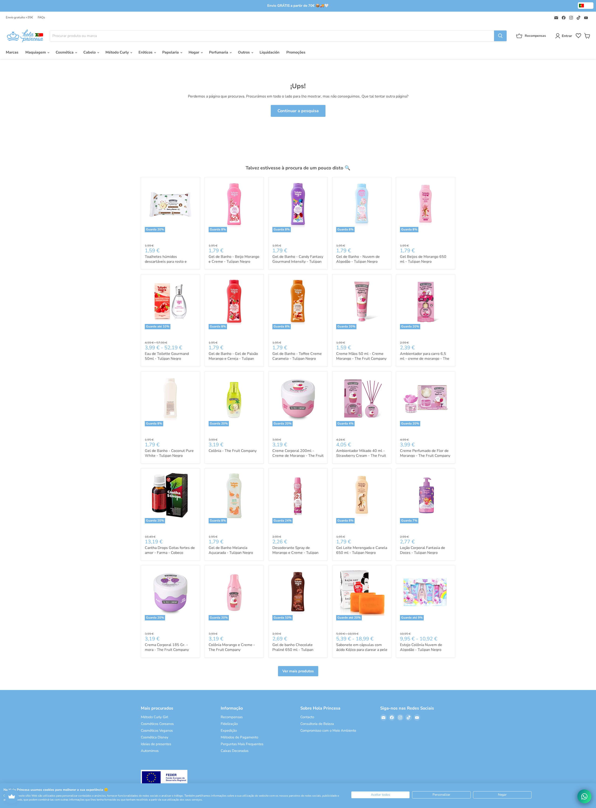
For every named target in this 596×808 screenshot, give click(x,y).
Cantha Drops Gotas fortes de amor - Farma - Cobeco (170, 550)
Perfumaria (219, 52)
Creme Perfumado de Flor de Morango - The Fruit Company (425, 453)
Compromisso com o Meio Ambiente (328, 730)
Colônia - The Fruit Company (233, 450)
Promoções (295, 52)
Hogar (194, 52)
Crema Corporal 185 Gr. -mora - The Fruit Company (167, 647)
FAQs (41, 17)
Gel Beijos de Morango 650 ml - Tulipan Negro (423, 259)
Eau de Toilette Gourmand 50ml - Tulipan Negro (167, 356)
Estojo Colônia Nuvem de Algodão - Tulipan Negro (421, 647)
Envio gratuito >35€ (19, 17)
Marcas (12, 52)
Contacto (307, 717)
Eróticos (146, 52)
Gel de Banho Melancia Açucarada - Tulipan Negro (231, 550)
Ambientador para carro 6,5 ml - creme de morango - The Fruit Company (424, 358)
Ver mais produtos (298, 671)
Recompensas (232, 717)
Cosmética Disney (154, 737)
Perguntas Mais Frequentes (242, 744)
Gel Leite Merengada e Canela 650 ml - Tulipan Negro (361, 550)
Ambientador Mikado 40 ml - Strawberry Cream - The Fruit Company (361, 455)
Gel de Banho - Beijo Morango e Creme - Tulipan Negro (234, 259)
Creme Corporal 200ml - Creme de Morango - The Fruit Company (298, 455)
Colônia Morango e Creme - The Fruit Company (232, 647)
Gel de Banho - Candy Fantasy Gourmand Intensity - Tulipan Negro (297, 261)
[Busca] (500, 35)
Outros (244, 52)
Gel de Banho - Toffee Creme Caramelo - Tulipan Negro (297, 356)
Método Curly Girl (154, 717)
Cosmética (65, 52)
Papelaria (171, 52)
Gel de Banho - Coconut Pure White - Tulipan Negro (169, 453)
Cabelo (90, 52)
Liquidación (269, 52)
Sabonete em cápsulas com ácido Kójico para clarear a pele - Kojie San (361, 649)
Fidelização (229, 723)
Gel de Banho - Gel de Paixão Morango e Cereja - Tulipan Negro (233, 358)
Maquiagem (36, 52)
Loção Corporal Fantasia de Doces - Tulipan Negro (422, 550)
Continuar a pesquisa (298, 111)
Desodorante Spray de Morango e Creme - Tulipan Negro (295, 552)
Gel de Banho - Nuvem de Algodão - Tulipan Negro (358, 259)
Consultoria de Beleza (317, 723)
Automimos (150, 750)
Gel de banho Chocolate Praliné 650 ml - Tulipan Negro (292, 649)
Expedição (229, 730)
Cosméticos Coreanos (157, 723)
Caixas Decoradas (234, 750)
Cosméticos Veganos (157, 730)
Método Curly (117, 52)
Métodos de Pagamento (239, 737)
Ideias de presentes (156, 744)
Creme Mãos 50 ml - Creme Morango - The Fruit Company (361, 356)
